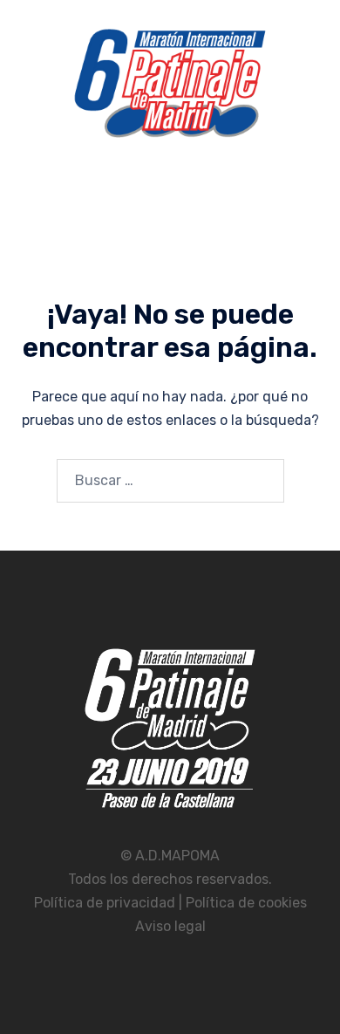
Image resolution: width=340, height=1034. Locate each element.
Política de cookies (246, 902)
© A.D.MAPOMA (170, 855)
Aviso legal (170, 926)
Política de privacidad (106, 902)
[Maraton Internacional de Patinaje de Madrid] (170, 88)
